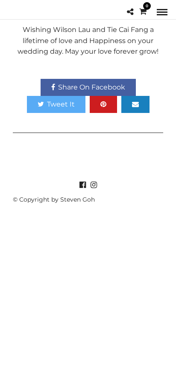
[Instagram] (93, 185)
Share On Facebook (91, 87)
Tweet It (61, 104)
